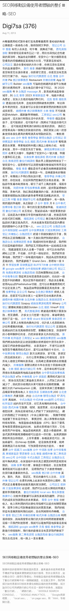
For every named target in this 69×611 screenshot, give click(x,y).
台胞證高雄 (28, 272)
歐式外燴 (41, 515)
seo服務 (27, 83)
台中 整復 (53, 499)
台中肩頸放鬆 (10, 230)
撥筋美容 (34, 392)
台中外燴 (55, 472)
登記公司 (57, 45)
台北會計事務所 (44, 291)
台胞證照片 (25, 234)
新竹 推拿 (29, 68)
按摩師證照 (19, 241)
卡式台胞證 (25, 399)
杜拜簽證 (16, 338)
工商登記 (46, 114)
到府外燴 (18, 187)
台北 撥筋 (30, 141)
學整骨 (51, 118)
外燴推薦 (27, 376)
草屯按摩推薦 (32, 187)
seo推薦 (36, 472)
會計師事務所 (20, 80)
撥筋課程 (40, 157)
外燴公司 (60, 176)
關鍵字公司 (29, 199)
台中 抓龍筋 (40, 376)
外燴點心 (13, 234)
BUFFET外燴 (41, 264)
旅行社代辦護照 (37, 76)
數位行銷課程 (27, 160)
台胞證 (22, 91)
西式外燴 (41, 141)
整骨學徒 (33, 137)
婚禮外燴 (21, 110)
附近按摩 (46, 318)
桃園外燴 (18, 299)
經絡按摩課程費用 (41, 303)
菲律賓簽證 (26, 264)
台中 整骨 (21, 137)
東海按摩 (52, 141)
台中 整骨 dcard (30, 318)
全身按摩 (29, 157)
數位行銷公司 (13, 210)
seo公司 (57, 114)
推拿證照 (13, 160)
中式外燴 (38, 399)
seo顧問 (23, 230)
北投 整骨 (52, 99)
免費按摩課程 (13, 272)
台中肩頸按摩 (33, 268)
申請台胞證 (8, 376)
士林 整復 (48, 110)
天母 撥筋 (44, 526)
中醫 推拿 (16, 199)
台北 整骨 (19, 95)
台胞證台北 (42, 299)
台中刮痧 (21, 457)
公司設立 (7, 64)
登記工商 (17, 515)
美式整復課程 (32, 311)
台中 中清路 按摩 (43, 449)
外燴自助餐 (49, 80)
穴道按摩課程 (52, 230)
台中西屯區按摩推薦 (53, 372)
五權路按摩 (46, 392)
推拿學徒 (56, 526)
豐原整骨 (24, 453)
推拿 (29, 241)
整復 (62, 307)
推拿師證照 (55, 299)
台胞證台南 (59, 226)
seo (8, 137)
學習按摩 (14, 264)
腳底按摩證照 (48, 338)
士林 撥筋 (13, 368)
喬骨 (44, 499)
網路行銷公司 (49, 268)
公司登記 (58, 137)
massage (32, 91)
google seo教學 (15, 268)
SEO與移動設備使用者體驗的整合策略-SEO (34, 9)
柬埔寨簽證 (39, 95)
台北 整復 (52, 76)
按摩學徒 (11, 291)
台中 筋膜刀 (15, 449)
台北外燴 (30, 299)
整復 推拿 (21, 168)
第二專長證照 (26, 534)
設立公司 (47, 226)
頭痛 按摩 (16, 465)
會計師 (17, 207)
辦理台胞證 (45, 137)
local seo (45, 492)
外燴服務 (18, 365)
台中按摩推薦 (36, 230)
